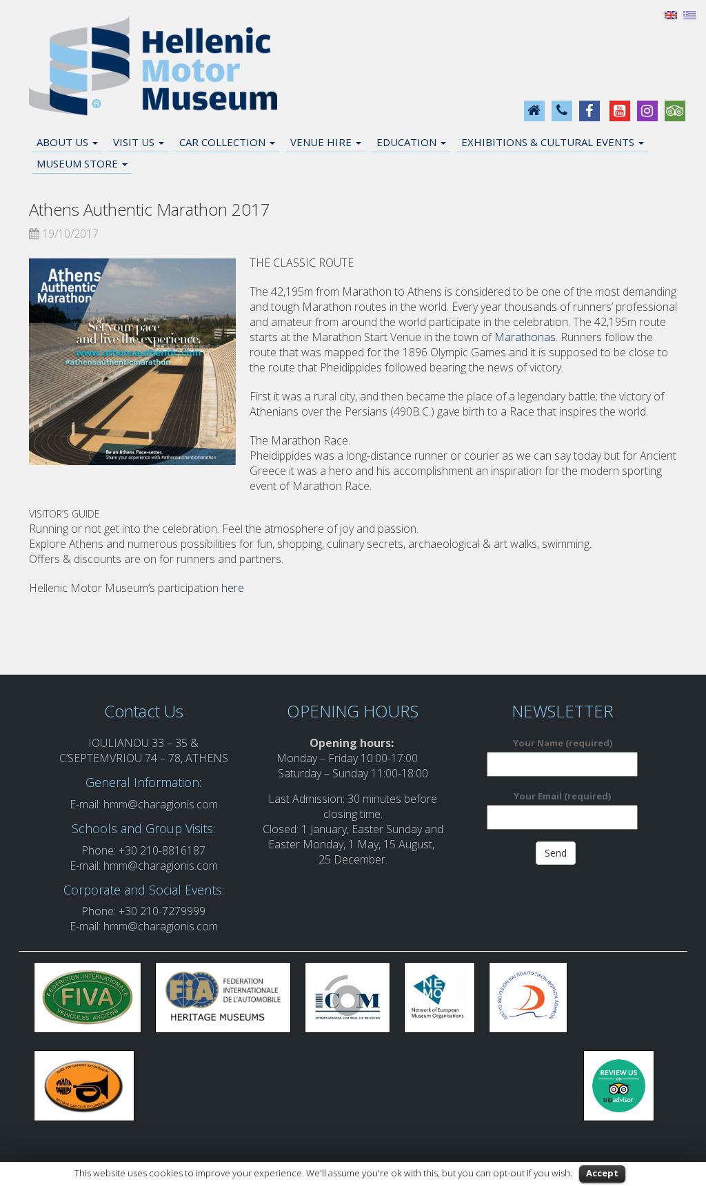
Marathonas (525, 337)
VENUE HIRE (322, 142)
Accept (602, 1173)
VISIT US (135, 142)
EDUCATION (407, 142)
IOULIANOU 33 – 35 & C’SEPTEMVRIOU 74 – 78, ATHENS (143, 750)
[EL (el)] (689, 14)
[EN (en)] (671, 14)
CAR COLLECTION (223, 142)
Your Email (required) (562, 796)
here (232, 587)
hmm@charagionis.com (160, 804)
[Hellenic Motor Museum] (153, 66)
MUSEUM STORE (79, 163)
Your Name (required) (562, 743)
